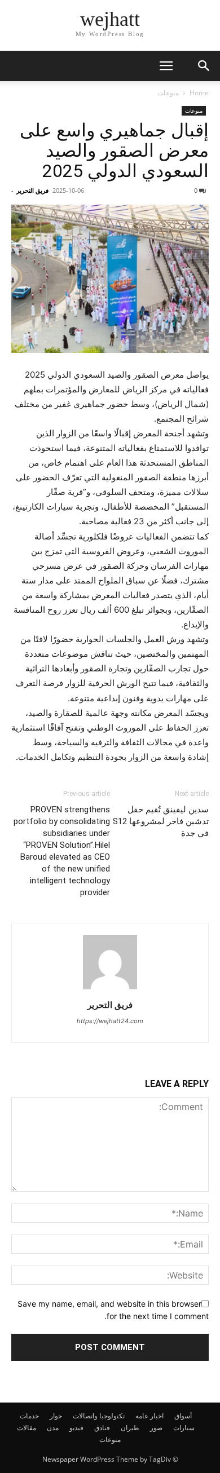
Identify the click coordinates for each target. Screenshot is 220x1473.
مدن (53, 1427)
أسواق (183, 1416)
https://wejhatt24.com (110, 1021)
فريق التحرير (32, 190)
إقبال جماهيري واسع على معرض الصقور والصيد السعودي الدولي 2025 (114, 151)
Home (199, 93)
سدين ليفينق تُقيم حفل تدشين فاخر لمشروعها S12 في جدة (161, 821)
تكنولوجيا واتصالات (99, 1416)
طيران (130, 1427)
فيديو (76, 1427)
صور (156, 1427)
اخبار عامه (149, 1416)
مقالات (26, 1427)
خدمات (29, 1416)
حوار (56, 1416)
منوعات (168, 93)
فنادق (102, 1427)
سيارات (184, 1427)
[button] (166, 66)
